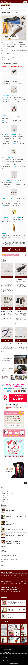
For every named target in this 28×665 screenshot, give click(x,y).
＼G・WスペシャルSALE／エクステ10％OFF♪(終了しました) (12, 563)
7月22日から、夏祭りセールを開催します (9, 555)
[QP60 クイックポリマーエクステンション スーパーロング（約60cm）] (11, 640)
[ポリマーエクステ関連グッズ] (17, 640)
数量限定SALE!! (4, 501)
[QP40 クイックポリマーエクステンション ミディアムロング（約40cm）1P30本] (24, 633)
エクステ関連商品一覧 (6, 649)
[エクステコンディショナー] (17, 633)
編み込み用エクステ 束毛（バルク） (8, 493)
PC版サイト (4, 660)
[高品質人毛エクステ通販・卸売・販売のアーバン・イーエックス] (6, 5)
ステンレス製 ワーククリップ (7, 311)
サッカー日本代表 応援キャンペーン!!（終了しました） (12, 559)
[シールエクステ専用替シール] (4, 633)
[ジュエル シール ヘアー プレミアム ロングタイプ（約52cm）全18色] (24, 640)
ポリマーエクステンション (9, 99)
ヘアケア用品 (4, 497)
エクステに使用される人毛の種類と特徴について (16, 529)
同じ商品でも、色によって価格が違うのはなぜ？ (16, 516)
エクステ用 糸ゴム (19, 311)
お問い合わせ (4, 657)
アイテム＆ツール (5, 8)
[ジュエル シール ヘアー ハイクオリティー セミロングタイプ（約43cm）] (4, 640)
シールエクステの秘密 (10, 510)
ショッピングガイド (6, 652)
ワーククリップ (15, 143)
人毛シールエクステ (5, 491)
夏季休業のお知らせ (5, 551)
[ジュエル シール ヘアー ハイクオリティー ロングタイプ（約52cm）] (17, 627)
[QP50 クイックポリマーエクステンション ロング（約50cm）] (24, 627)
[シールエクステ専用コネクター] (11, 627)
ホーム (3, 646)
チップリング (5, 97)
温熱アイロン (9, 139)
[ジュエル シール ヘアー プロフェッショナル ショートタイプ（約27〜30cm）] (11, 633)
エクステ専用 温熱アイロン (20, 279)
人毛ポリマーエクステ (5, 495)
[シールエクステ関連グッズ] (4, 627)
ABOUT (3, 654)
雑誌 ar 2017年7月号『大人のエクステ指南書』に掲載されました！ (14, 459)
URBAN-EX (16, 663)
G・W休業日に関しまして (6, 566)
